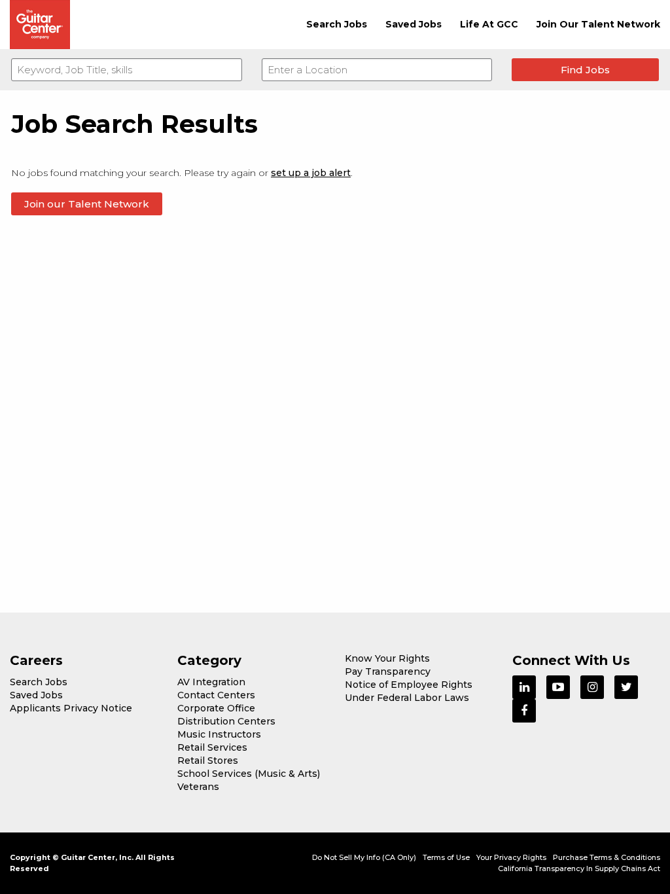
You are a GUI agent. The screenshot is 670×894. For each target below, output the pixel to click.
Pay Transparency (388, 671)
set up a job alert (311, 173)
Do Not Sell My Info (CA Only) (364, 857)
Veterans (198, 787)
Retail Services (212, 747)
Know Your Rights (387, 658)
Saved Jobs (413, 24)
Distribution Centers (226, 721)
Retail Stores (207, 760)
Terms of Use (446, 857)
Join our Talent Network (86, 204)
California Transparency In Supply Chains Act (579, 868)
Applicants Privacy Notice (71, 708)
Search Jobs (336, 24)
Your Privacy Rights (511, 857)
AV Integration (211, 682)
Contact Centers (216, 695)
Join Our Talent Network (598, 24)
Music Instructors (219, 734)
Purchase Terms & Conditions (606, 857)
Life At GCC (489, 24)
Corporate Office (216, 708)
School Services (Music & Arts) (248, 773)
